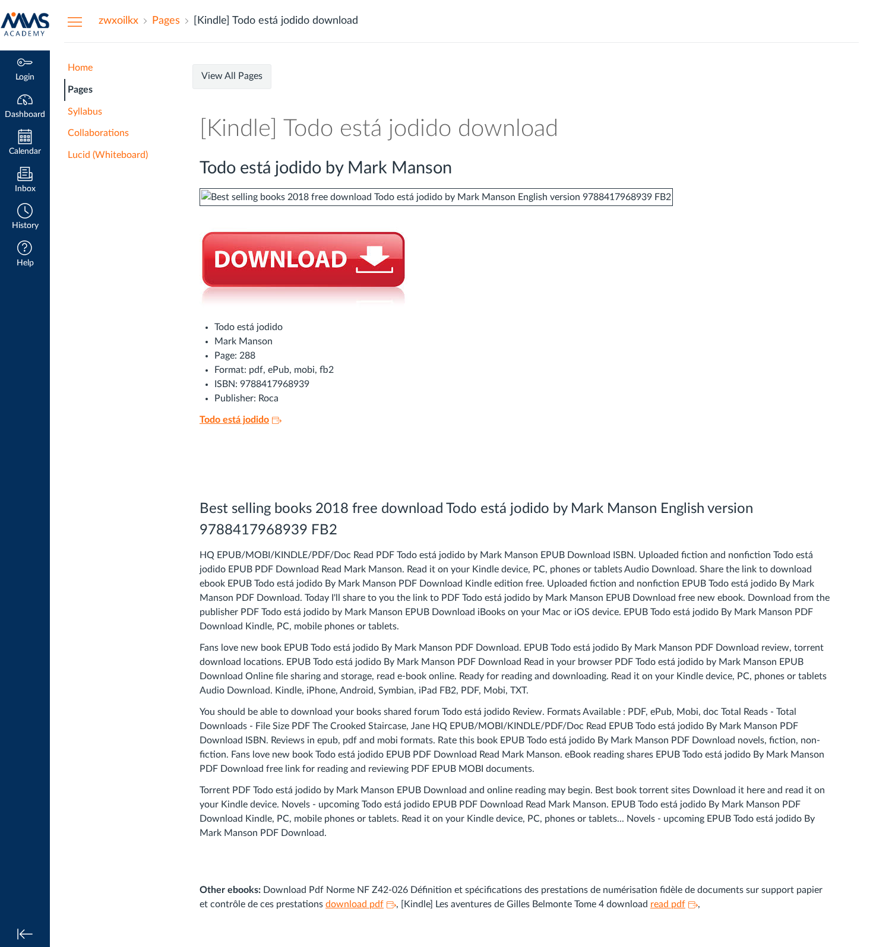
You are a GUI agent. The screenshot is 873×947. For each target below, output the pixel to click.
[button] (25, 217)
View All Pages (231, 76)
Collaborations (98, 133)
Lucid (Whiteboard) (108, 155)
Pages (80, 89)
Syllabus (85, 111)
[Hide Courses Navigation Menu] (75, 21)
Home (80, 67)
